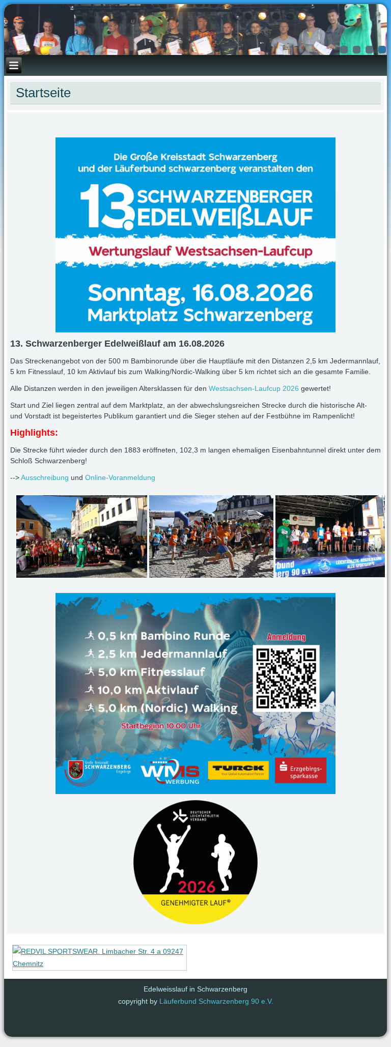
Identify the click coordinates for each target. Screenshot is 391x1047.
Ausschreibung (45, 477)
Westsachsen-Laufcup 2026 (254, 388)
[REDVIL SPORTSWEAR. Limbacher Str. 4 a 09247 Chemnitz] (99, 963)
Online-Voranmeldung (120, 477)
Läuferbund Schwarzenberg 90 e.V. (216, 1001)
